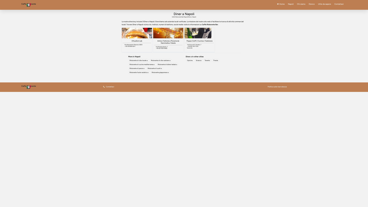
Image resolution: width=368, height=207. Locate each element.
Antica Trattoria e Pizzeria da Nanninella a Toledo (168, 42)
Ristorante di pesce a (137, 68)
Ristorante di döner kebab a (167, 64)
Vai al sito (189, 48)
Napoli (291, 4)
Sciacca (198, 60)
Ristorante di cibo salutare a (160, 60)
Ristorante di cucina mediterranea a (142, 64)
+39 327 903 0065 (161, 48)
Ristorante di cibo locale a (139, 60)
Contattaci (110, 87)
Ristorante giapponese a (160, 72)
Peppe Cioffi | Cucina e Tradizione (200, 41)
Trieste (215, 60)
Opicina (190, 60)
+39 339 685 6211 (130, 46)
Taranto (207, 60)
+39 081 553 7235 (192, 46)
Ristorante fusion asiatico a (139, 72)
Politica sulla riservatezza (277, 87)
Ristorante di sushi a (155, 68)
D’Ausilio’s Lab (137, 41)
